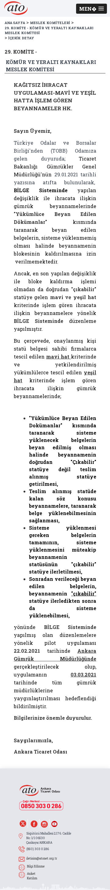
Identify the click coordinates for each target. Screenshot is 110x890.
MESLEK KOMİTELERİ (50, 22)
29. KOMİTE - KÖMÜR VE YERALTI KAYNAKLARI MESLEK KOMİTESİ (49, 30)
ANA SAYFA (15, 22)
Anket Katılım (32, 876)
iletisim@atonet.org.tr (41, 858)
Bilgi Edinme (36, 866)
